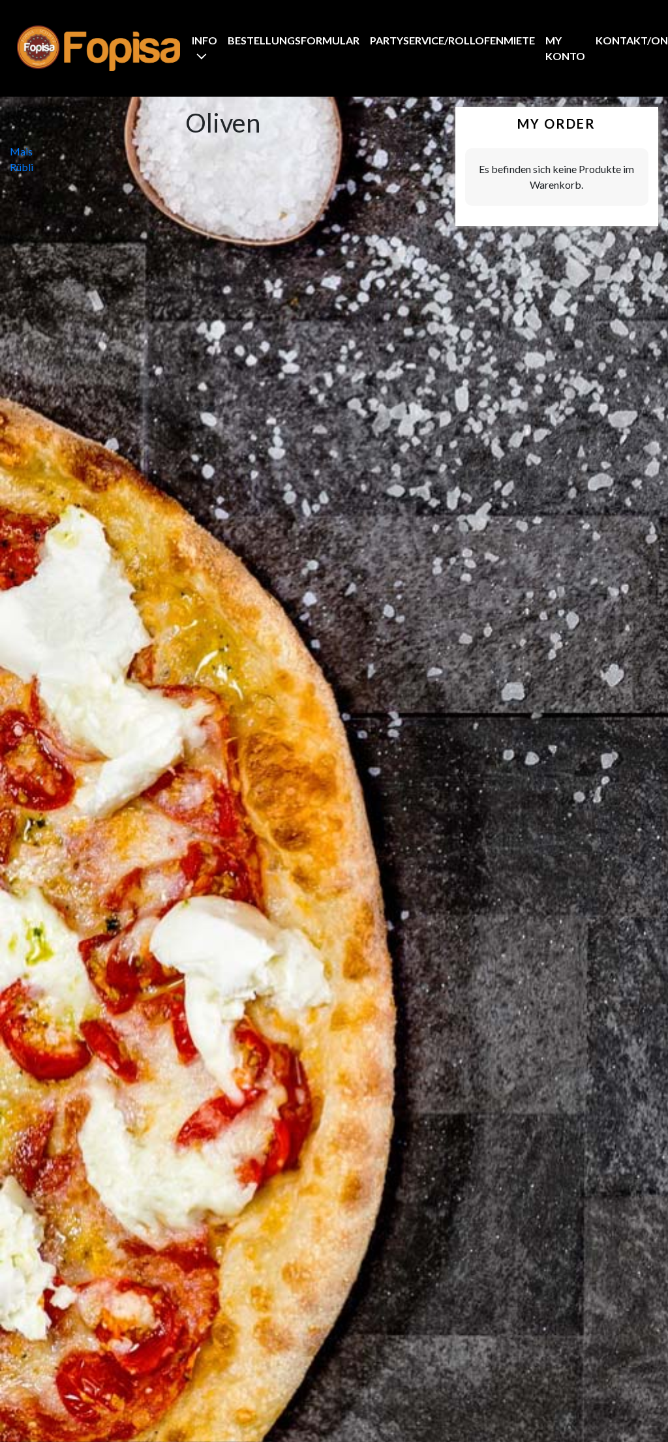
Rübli (21, 167)
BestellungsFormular (293, 40)
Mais (21, 151)
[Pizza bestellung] (98, 48)
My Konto (565, 48)
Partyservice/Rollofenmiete (452, 40)
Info (204, 40)
